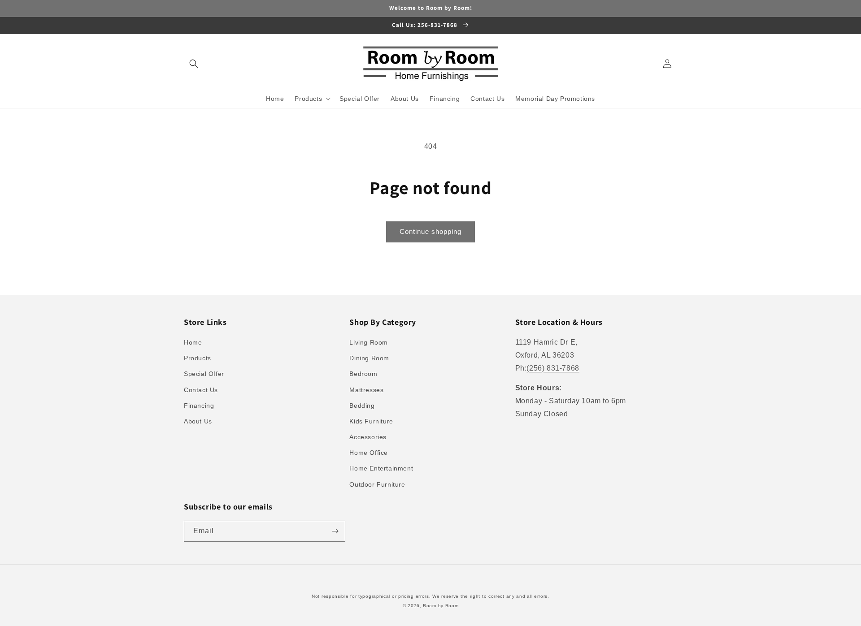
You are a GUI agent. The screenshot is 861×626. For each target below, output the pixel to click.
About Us (198, 421)
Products (197, 358)
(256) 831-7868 (552, 368)
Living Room (368, 342)
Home (193, 342)
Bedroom (363, 373)
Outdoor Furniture (377, 484)
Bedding (361, 405)
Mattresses (366, 389)
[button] (194, 63)
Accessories (368, 436)
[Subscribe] (335, 531)
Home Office (368, 452)
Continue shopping (430, 231)
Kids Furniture (371, 421)
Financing (199, 405)
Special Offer (204, 373)
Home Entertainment (381, 468)
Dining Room (369, 358)
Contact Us (201, 389)
